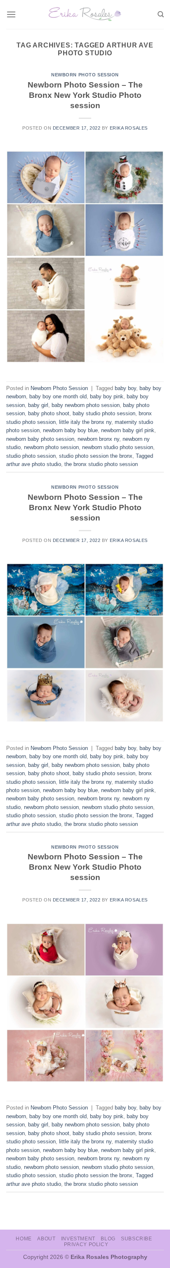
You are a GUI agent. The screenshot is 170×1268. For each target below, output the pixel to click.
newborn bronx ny (98, 439)
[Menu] (11, 14)
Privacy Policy (86, 1244)
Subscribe (136, 1239)
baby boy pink (106, 396)
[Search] (161, 14)
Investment (78, 1239)
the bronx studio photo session (101, 464)
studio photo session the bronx (95, 456)
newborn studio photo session (117, 447)
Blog (108, 1239)
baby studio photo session (104, 413)
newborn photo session (51, 447)
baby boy (125, 388)
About (46, 1239)
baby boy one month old (58, 396)
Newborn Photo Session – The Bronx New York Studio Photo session (85, 95)
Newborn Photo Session (85, 74)
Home (23, 1239)
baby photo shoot (48, 413)
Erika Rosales (129, 127)
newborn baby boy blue (70, 430)
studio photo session (31, 456)
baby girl (38, 405)
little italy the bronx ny (85, 422)
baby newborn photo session (86, 405)
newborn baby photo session (40, 439)
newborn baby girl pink (127, 430)
